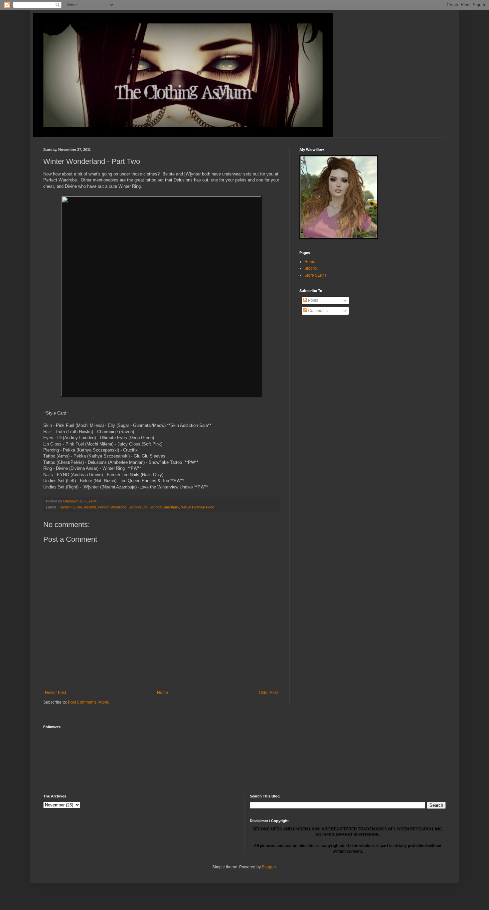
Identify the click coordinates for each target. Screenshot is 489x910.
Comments (317, 310)
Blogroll (311, 268)
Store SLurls (315, 275)
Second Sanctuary (164, 507)
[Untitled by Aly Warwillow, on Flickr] (161, 394)
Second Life (137, 507)
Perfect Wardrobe (112, 507)
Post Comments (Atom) (88, 702)
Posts (312, 300)
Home (162, 692)
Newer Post (55, 692)
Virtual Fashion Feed (197, 507)
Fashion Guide (70, 507)
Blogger (269, 867)
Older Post (268, 692)
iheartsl (90, 507)
